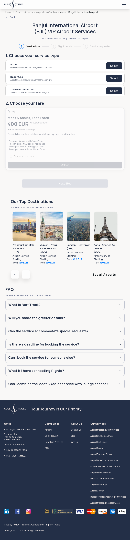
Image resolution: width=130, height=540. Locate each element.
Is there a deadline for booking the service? (43, 344)
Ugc (57, 524)
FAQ (47, 448)
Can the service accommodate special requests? (48, 331)
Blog (73, 435)
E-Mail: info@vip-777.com (15, 456)
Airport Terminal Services (101, 454)
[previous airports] (15, 274)
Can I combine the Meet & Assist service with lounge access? (58, 384)
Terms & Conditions (32, 524)
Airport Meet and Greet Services (104, 429)
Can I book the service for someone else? (41, 357)
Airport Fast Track (98, 442)
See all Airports (104, 274)
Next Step (65, 183)
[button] (65, 139)
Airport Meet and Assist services (105, 502)
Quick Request (51, 435)
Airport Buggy (96, 448)
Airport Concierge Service (101, 435)
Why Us (74, 442)
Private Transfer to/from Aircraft (105, 466)
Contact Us (76, 429)
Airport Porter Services (100, 472)
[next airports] (26, 274)
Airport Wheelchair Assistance (104, 460)
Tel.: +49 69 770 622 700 (15, 450)
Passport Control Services (102, 478)
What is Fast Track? (24, 304)
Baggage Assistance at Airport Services (108, 496)
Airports (48, 429)
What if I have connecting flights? (36, 370)
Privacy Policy (11, 524)
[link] (79, 12)
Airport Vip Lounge (98, 484)
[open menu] (124, 4)
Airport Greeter (97, 490)
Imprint (49, 524)
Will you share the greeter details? (36, 318)
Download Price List (54, 442)
